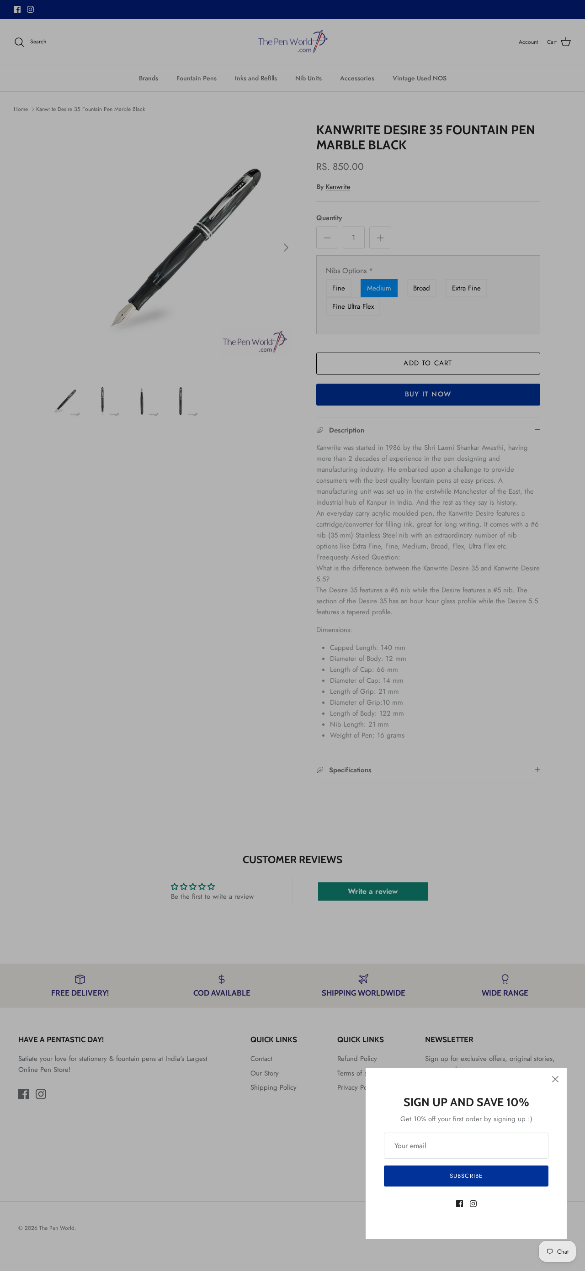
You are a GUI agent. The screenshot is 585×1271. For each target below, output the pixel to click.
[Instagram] (473, 1203)
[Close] (555, 1079)
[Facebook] (459, 1203)
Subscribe (466, 1175)
